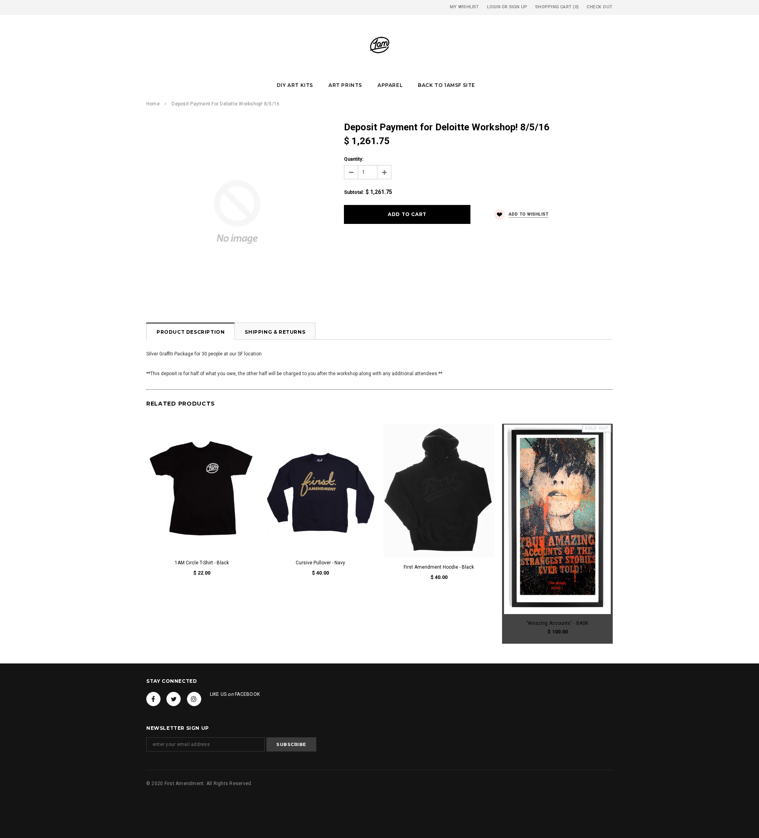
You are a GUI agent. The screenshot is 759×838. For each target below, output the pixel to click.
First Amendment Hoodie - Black (439, 567)
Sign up (518, 6)
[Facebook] (153, 699)
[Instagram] (194, 699)
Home (153, 104)
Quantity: (353, 159)
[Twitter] (173, 699)
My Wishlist (464, 6)
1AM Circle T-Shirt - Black (202, 563)
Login (493, 6)
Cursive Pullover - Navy (320, 563)
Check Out (600, 6)
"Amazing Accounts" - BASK (557, 623)
